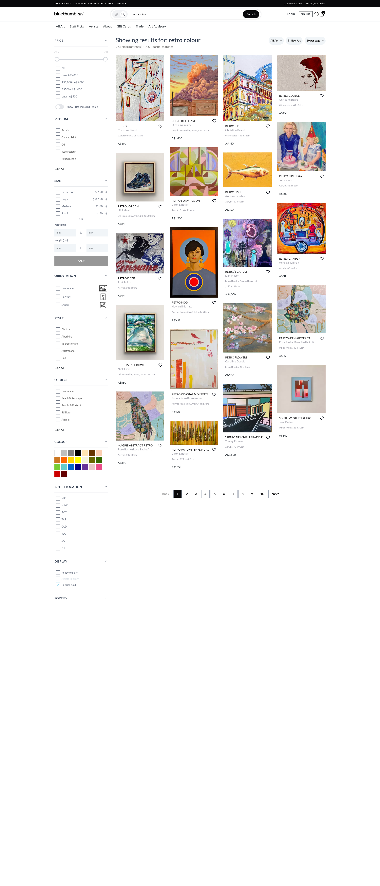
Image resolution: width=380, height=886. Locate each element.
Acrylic (65, 130)
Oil (63, 144)
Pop (64, 357)
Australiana (68, 350)
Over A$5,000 (70, 75)
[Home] (69, 13)
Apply (81, 260)
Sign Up (305, 14)
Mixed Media (69, 158)
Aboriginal (67, 336)
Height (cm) (61, 240)
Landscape (68, 391)
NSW (64, 505)
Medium (66, 206)
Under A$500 (69, 96)
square (65, 304)
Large (65, 199)
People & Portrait (71, 405)
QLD (64, 526)
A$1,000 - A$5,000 (73, 82)
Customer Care (293, 3)
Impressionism (70, 343)
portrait (66, 296)
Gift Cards (124, 26)
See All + (61, 168)
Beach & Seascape (72, 398)
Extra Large (68, 192)
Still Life (66, 412)
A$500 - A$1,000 (72, 89)
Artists (93, 26)
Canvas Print (69, 137)
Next (275, 494)
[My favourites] (316, 14)
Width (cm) (60, 224)
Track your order (316, 3)
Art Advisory (157, 26)
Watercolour (69, 151)
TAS (64, 519)
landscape (68, 288)
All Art (60, 26)
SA (63, 540)
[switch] (59, 106)
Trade (139, 26)
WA (64, 533)
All (63, 68)
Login (291, 14)
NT (63, 547)
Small (65, 213)
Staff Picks (77, 26)
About (107, 26)
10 (262, 494)
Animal (65, 419)
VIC (64, 498)
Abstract (66, 329)
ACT (64, 512)
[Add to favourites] (160, 126)
